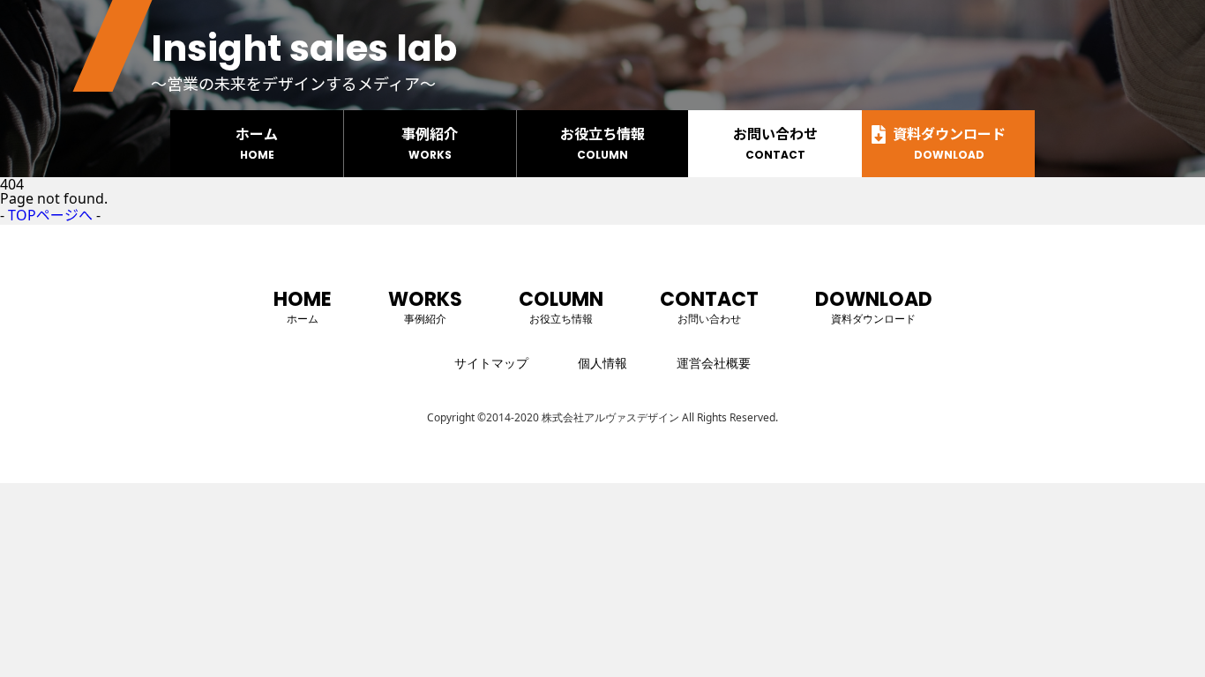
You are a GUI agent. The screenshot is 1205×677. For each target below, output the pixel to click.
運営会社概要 (714, 362)
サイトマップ (491, 362)
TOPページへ (50, 215)
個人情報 (602, 362)
